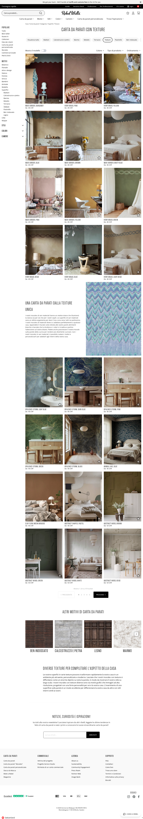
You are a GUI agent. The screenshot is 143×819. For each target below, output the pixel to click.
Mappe (4, 121)
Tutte (4, 31)
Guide (67, 6)
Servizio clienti (78, 6)
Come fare (109, 767)
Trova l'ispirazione (114, 19)
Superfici (51, 24)
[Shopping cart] (138, 13)
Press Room (76, 770)
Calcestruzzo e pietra (61, 40)
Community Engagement (81, 767)
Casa (26, 24)
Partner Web (76, 774)
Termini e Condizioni (113, 774)
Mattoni (46, 40)
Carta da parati (25, 19)
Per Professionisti (106, 6)
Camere (69, 19)
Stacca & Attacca (10, 770)
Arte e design (7, 70)
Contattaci (109, 764)
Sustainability (77, 764)
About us (75, 761)
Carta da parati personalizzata (90, 19)
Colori (58, 19)
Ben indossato (131, 40)
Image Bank (76, 777)
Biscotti (108, 780)
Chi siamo (120, 6)
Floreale (5, 67)
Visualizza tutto (33, 40)
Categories (43, 24)
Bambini (5, 81)
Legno (6, 115)
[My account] (133, 13)
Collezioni (5, 39)
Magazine (7, 777)
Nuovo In (5, 36)
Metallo (86, 40)
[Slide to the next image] (136, 634)
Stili (48, 19)
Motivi (39, 19)
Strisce (4, 79)
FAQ (106, 761)
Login (131, 6)
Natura (4, 73)
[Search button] (40, 13)
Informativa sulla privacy (114, 777)
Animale (5, 84)
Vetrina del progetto (45, 761)
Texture (107, 40)
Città (3, 118)
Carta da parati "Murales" (13, 764)
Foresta (4, 76)
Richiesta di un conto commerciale (50, 767)
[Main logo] (71, 13)
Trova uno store (111, 770)
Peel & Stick (6, 56)
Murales (5, 50)
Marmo (76, 40)
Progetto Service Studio (46, 764)
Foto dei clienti (7, 42)
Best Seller (6, 34)
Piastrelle (118, 40)
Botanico (5, 65)
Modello (5, 87)
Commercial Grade (9, 53)
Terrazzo (97, 40)
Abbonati (93, 735)
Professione (92, 6)
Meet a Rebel (8, 774)
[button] (138, 6)
